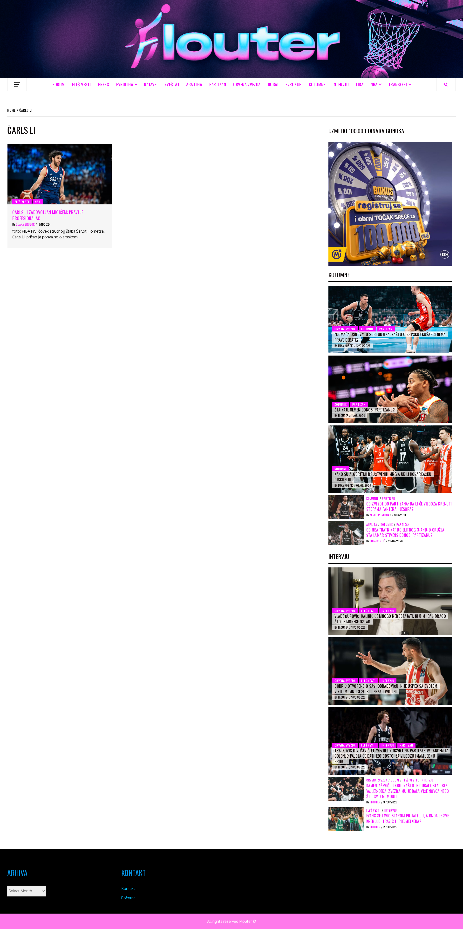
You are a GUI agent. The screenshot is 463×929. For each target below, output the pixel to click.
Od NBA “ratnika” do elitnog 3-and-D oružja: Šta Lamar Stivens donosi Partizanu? (405, 532)
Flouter (343, 415)
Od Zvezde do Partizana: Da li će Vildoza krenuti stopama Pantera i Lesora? (409, 506)
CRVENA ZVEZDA (247, 84)
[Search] (446, 84)
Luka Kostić (346, 345)
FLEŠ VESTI (81, 84)
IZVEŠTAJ (171, 84)
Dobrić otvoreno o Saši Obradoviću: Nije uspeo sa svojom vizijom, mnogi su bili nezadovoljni (385, 688)
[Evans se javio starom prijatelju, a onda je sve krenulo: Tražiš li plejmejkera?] (346, 818)
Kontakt (128, 888)
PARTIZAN (217, 84)
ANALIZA (371, 524)
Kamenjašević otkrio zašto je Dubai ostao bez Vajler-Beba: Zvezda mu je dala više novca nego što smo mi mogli (407, 791)
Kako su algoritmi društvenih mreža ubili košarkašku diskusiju (382, 476)
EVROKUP (294, 84)
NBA (374, 84)
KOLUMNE (317, 84)
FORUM (59, 84)
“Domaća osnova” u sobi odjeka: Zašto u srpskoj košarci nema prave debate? (390, 337)
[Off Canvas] (17, 84)
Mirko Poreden (380, 515)
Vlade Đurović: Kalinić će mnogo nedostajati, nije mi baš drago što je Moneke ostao (390, 618)
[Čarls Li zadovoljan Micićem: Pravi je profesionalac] (59, 174)
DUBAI (273, 84)
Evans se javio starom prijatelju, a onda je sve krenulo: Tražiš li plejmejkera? (407, 818)
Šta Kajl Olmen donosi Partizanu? (364, 410)
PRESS (103, 84)
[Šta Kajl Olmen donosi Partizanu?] (390, 389)
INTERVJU (341, 84)
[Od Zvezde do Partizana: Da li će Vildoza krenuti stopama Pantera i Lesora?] (346, 506)
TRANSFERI (397, 84)
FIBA (359, 84)
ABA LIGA (194, 84)
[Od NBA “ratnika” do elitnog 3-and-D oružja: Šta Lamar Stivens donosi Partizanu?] (346, 532)
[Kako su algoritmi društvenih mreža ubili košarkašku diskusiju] (390, 459)
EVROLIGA (124, 84)
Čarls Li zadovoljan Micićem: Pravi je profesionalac (47, 215)
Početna (128, 897)
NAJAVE (150, 84)
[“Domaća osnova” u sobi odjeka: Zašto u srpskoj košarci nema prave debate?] (390, 319)
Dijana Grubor (25, 224)
